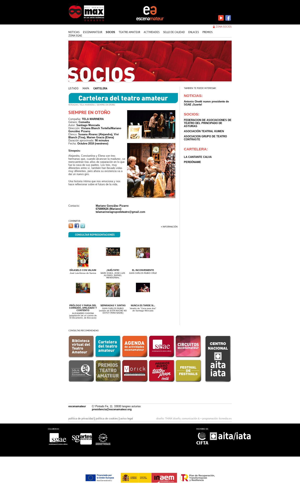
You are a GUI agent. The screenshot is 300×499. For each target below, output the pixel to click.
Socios (110, 32)
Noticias (74, 32)
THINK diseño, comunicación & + (183, 418)
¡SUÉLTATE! (113, 270)
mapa (86, 88)
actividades (152, 32)
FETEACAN (73, 104)
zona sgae (75, 35)
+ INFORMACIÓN (169, 226)
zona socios (224, 26)
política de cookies (107, 418)
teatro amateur (129, 32)
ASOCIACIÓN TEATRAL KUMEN (204, 131)
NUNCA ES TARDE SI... (143, 305)
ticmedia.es (225, 418)
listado (73, 88)
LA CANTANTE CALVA (198, 157)
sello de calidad (174, 32)
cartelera (100, 88)
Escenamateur (92, 32)
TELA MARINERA (87, 104)
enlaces (193, 32)
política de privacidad (80, 418)
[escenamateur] (150, 20)
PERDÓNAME (192, 162)
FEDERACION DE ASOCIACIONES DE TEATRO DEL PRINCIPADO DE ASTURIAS (207, 123)
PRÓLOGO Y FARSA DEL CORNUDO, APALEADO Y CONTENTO (83, 308)
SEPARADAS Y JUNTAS (113, 305)
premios (207, 32)
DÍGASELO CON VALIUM (83, 270)
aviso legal (126, 418)
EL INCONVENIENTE (143, 270)
